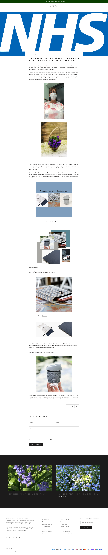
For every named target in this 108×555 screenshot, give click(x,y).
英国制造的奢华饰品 (65, 531)
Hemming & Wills (49, 352)
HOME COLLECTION (31, 10)
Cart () (101, 6)
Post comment (36, 444)
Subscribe (86, 527)
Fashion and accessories (48, 10)
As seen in (86, 10)
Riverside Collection (46, 534)
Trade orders (63, 521)
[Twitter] (9, 537)
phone (35, 271)
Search (95, 6)
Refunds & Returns (64, 526)
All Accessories (45, 519)
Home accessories (46, 526)
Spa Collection (45, 529)
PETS (20, 10)
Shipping (62, 529)
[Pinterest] (16, 537)
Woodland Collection (47, 531)
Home (7, 10)
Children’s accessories (47, 524)
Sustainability (98, 10)
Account (88, 6)
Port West (44, 316)
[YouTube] (19, 537)
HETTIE (14, 10)
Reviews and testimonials (66, 534)
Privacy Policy (63, 524)
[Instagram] (13, 537)
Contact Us (63, 517)
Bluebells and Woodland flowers (27, 494)
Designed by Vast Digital (11, 551)
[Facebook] (6, 537)
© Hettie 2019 (10, 548)
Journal (63, 10)
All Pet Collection (46, 517)
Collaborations (74, 10)
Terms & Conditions (65, 519)
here (60, 221)
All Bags (44, 521)
